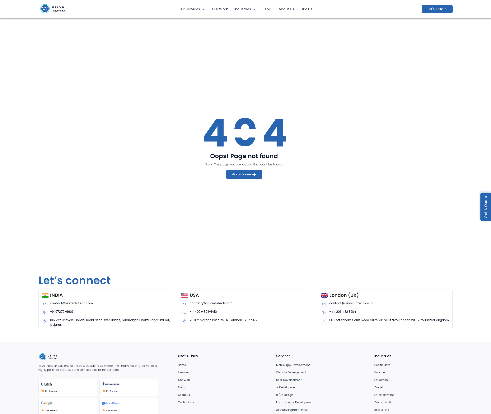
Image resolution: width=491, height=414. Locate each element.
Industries (242, 9)
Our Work (220, 9)
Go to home (241, 174)
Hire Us (306, 9)
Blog (267, 9)
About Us (286, 9)
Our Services (189, 9)
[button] (53, 9)
